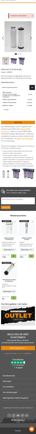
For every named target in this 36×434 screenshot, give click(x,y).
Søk (32, 87)
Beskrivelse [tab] (18, 122)
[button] (16, 54)
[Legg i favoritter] (15, 221)
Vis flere (6, 110)
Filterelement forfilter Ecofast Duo (9, 280)
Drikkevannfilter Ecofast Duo (9, 238)
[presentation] (3, 38)
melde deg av (20, 353)
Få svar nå (5, 207)
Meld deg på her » (18, 348)
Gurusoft (18, 431)
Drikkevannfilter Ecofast (27, 238)
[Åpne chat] (31, 429)
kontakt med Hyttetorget (24, 138)
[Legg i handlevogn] (13, 256)
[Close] (32, 15)
